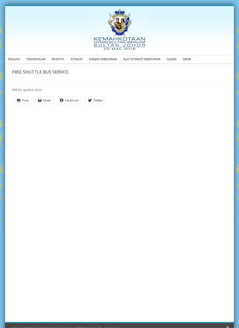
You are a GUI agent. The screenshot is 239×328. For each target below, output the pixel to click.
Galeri (171, 59)
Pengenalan (36, 59)
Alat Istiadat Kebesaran (141, 59)
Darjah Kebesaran (103, 59)
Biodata (58, 59)
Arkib (187, 59)
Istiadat (76, 59)
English (14, 59)
